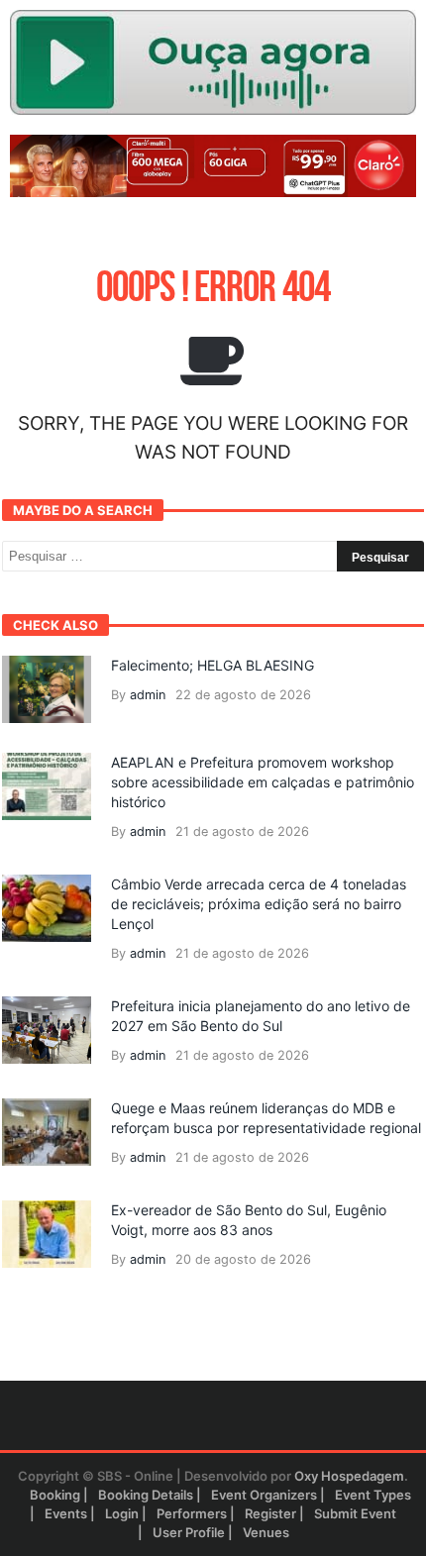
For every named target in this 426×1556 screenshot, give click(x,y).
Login (122, 1513)
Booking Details (145, 1495)
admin (147, 694)
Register (270, 1513)
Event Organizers (264, 1495)
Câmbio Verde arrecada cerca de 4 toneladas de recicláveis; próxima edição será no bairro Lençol (258, 904)
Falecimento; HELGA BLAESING (212, 665)
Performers (192, 1513)
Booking (55, 1495)
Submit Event (355, 1513)
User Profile (189, 1532)
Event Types (373, 1495)
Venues (266, 1532)
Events (66, 1513)
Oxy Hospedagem (349, 1476)
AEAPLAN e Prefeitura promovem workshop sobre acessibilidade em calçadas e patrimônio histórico (262, 782)
